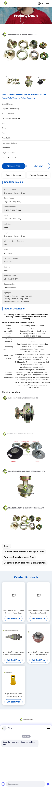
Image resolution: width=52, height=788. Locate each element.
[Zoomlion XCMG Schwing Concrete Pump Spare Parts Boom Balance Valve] (13, 595)
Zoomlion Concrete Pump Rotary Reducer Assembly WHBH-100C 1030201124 (13, 653)
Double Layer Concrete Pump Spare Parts (24, 552)
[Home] (26, 723)
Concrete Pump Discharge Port (19, 557)
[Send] (48, 784)
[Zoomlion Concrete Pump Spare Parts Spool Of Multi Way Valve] (38, 595)
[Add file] (3, 784)
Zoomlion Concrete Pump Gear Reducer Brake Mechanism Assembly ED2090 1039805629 (38, 653)
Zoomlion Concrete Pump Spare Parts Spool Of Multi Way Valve (38, 611)
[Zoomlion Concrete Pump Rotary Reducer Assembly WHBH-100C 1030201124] (13, 637)
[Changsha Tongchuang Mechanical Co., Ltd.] (10, 3)
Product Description (38, 175)
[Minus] (48, 728)
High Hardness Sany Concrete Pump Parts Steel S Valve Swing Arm (13, 695)
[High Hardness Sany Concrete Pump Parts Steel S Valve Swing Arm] (13, 679)
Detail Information (13, 175)
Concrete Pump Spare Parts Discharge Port (24, 563)
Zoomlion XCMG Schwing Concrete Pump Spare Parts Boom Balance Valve (13, 611)
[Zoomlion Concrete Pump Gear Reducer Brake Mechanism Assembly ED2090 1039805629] (38, 637)
